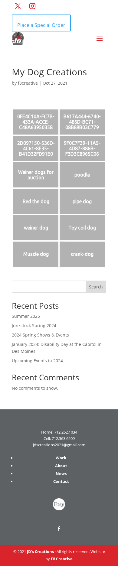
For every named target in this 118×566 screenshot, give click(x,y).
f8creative (28, 83)
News (61, 473)
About (61, 465)
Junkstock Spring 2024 (34, 325)
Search (96, 287)
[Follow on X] (18, 6)
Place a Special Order (41, 25)
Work (61, 457)
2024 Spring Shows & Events (40, 335)
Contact (61, 481)
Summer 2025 (26, 316)
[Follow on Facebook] (59, 529)
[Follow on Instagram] (32, 6)
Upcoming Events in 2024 (37, 360)
